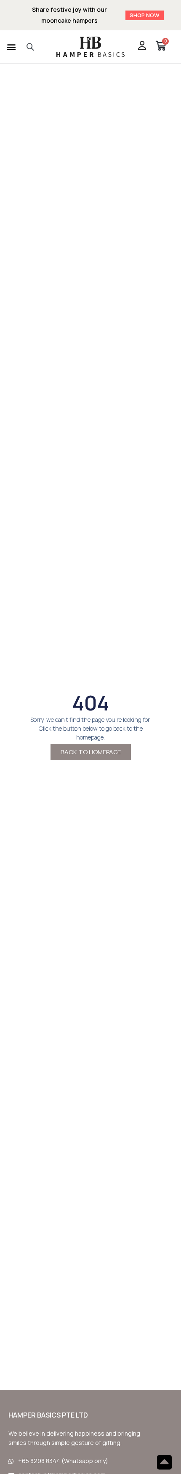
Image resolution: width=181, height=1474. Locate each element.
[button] (11, 46)
